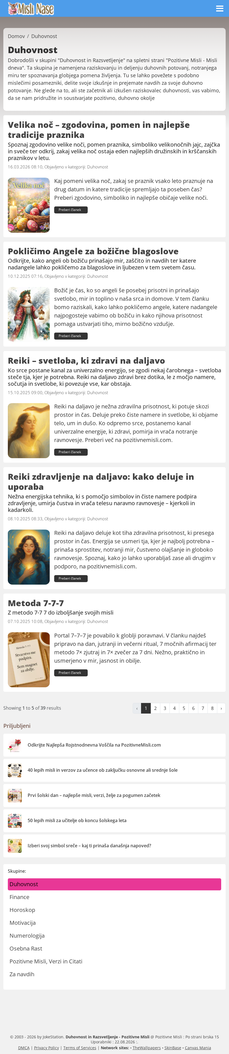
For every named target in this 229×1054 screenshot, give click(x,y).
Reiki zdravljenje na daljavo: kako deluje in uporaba (101, 481)
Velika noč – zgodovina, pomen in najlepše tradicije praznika (99, 129)
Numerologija (27, 935)
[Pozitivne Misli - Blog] (31, 7)
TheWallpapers (147, 1047)
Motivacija (22, 922)
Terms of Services (79, 1047)
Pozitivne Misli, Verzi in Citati (45, 961)
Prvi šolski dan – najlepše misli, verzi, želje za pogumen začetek (94, 795)
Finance (19, 897)
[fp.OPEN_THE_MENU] (220, 8)
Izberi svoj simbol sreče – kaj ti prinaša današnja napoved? (89, 846)
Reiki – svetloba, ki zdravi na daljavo (86, 360)
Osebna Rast (25, 948)
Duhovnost (97, 167)
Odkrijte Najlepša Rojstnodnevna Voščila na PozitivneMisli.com (94, 745)
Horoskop (22, 910)
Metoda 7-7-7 (36, 603)
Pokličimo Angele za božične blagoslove (93, 251)
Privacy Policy (46, 1047)
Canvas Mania (198, 1047)
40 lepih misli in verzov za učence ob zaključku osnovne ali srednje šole (103, 770)
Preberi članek (70, 209)
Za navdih (21, 974)
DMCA (24, 1047)
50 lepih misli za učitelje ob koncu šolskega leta (77, 820)
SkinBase (172, 1047)
